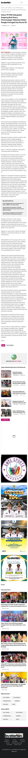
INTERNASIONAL (7, 700)
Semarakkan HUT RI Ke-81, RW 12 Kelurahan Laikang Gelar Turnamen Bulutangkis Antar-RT (14, 605)
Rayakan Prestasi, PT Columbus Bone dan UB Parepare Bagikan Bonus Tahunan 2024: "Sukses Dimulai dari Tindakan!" (19, 402)
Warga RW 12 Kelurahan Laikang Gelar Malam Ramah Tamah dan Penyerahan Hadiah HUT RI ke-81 (13, 665)
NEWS (13, 704)
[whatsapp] (7, 350)
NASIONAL (5, 704)
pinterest (6, 741)
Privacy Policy (17, 744)
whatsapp (22, 739)
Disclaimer (9, 744)
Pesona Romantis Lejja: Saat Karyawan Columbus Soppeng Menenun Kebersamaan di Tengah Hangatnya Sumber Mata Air (20, 382)
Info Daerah (5, 619)
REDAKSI (8, 743)
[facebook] (2, 350)
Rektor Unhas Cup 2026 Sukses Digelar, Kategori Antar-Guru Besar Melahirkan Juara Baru (13, 625)
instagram (14, 741)
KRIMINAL (17, 700)
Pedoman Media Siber (17, 743)
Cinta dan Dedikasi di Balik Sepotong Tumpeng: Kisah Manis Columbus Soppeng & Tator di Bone (20, 392)
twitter (14, 739)
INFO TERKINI (6, 697)
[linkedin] (13, 350)
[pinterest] (10, 350)
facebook (7, 739)
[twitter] (5, 350)
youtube (23, 741)
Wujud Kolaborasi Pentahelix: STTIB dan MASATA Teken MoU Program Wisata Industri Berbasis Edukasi (13, 209)
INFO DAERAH (9, 7)
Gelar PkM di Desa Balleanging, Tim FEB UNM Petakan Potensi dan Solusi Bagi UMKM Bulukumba (13, 686)
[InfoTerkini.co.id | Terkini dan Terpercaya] (6, 3)
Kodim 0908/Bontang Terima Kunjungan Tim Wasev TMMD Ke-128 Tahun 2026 (13, 204)
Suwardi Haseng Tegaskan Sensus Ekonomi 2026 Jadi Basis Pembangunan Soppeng (13, 213)
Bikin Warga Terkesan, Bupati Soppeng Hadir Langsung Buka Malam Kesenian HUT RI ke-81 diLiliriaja (13, 645)
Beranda (2, 7)
